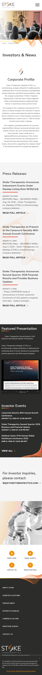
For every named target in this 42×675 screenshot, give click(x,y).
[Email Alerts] (30, 553)
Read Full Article (14, 212)
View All (7, 450)
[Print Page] (11, 553)
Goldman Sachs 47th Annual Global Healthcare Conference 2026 (18, 437)
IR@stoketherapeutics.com (20, 483)
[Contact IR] (11, 565)
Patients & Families (11, 611)
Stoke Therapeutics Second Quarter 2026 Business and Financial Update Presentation (18, 337)
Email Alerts (30, 558)
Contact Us (8, 634)
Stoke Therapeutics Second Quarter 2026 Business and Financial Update (21, 425)
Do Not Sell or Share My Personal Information (21, 671)
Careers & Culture (11, 619)
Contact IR (12, 570)
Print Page (11, 558)
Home (4, 43)
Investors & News (10, 626)
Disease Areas (9, 603)
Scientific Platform (11, 595)
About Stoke (8, 588)
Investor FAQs (30, 570)
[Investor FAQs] (30, 565)
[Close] (39, 658)
